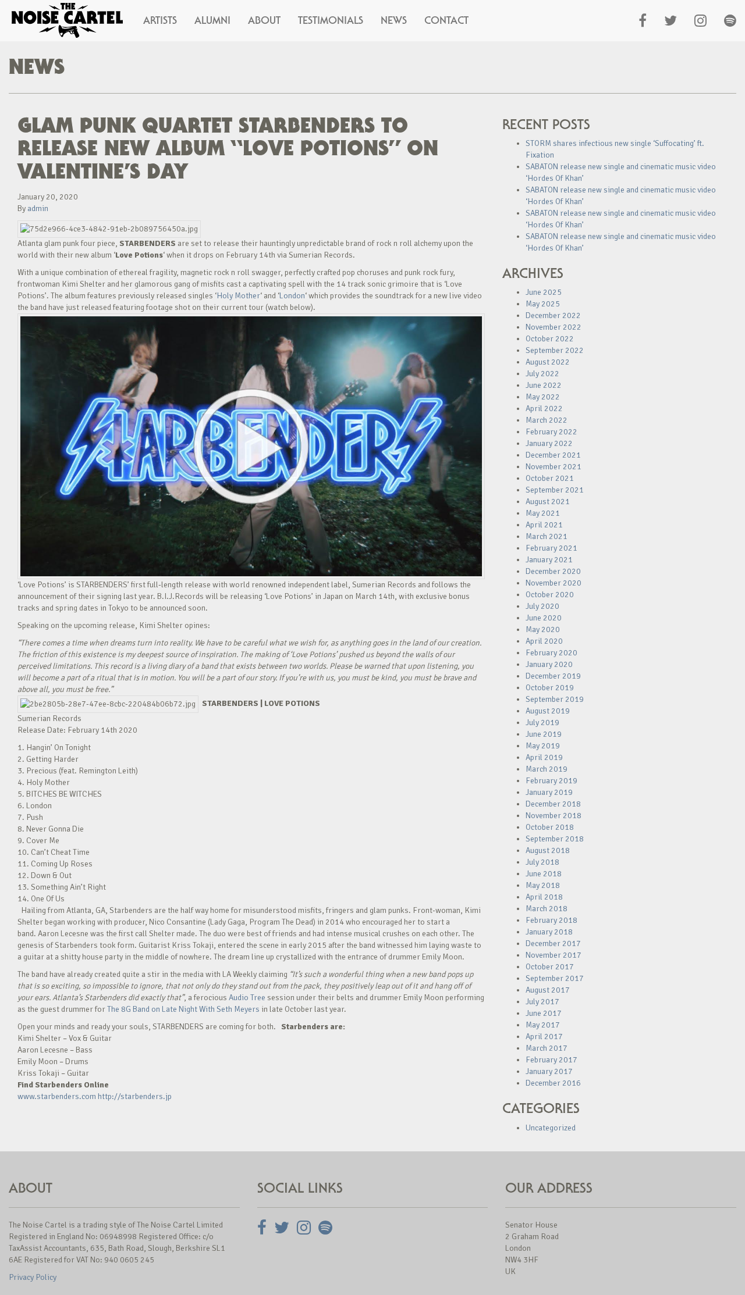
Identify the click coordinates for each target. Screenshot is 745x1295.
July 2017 (542, 1002)
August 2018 (548, 850)
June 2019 (544, 734)
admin (37, 208)
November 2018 (553, 815)
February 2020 (551, 653)
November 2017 (553, 955)
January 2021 (549, 560)
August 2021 (548, 501)
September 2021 (555, 490)
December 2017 (553, 943)
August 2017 (548, 990)
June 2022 (544, 385)
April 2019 (544, 757)
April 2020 (544, 641)
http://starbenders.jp (135, 1096)
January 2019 (549, 792)
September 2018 (555, 839)
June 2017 (544, 1013)
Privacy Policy (32, 1277)
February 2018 (551, 920)
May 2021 (543, 513)
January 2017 (549, 1071)
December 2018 (553, 804)
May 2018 (543, 885)
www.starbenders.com (56, 1096)
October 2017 (550, 967)
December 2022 (553, 315)
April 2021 (544, 525)
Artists (160, 20)
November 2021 (553, 467)
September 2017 (555, 978)
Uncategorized (551, 1128)
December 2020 (553, 571)
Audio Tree (248, 998)
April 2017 (544, 1036)
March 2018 (546, 909)
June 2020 (544, 618)
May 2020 (543, 629)
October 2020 (550, 595)
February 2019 (551, 781)
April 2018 (544, 897)
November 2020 (553, 583)
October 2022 (550, 339)
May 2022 (543, 397)
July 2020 (542, 606)
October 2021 (550, 478)
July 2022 (542, 374)
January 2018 (549, 932)
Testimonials (330, 20)
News (394, 20)
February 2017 (551, 1060)
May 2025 (543, 304)
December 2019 (553, 676)
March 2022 (546, 420)
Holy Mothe (237, 296)
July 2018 (542, 862)
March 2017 (546, 1048)
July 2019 (542, 722)
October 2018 (550, 827)
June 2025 (544, 292)
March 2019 (546, 769)
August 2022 (548, 362)
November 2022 (553, 327)
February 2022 (551, 432)
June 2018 (544, 874)
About (264, 20)
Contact (446, 20)
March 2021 (546, 536)
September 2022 (555, 350)
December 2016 (553, 1083)
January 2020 (549, 664)
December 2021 (553, 455)
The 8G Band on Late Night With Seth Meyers (183, 1009)
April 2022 (544, 408)
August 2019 (548, 711)
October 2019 (550, 688)
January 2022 (549, 443)
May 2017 (543, 1025)
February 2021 (551, 548)
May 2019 (543, 746)
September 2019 (555, 699)
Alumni (212, 20)
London (292, 296)
